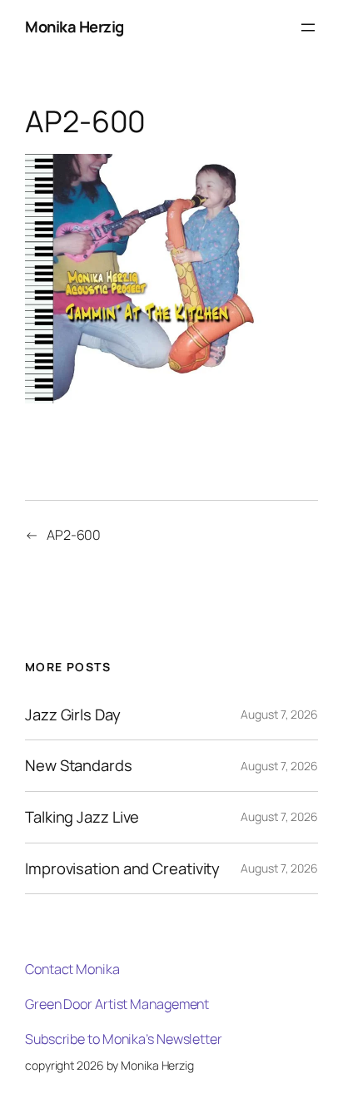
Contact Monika (72, 969)
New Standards (78, 765)
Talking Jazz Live (82, 817)
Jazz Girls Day (73, 715)
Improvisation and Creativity (122, 869)
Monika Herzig (74, 26)
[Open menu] (308, 27)
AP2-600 (74, 535)
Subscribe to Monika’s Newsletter (123, 1039)
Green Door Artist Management (117, 1004)
